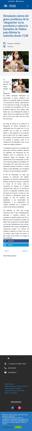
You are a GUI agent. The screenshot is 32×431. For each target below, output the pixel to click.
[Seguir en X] (16, 407)
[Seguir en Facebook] (12, 407)
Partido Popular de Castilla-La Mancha (16, 386)
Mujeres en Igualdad (11, 393)
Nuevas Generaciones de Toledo (14, 390)
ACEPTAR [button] (18, 427)
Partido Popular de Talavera (13, 388)
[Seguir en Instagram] (19, 407)
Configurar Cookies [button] (8, 427)
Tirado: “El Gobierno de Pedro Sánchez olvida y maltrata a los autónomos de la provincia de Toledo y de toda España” (15, 314)
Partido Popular (9, 384)
